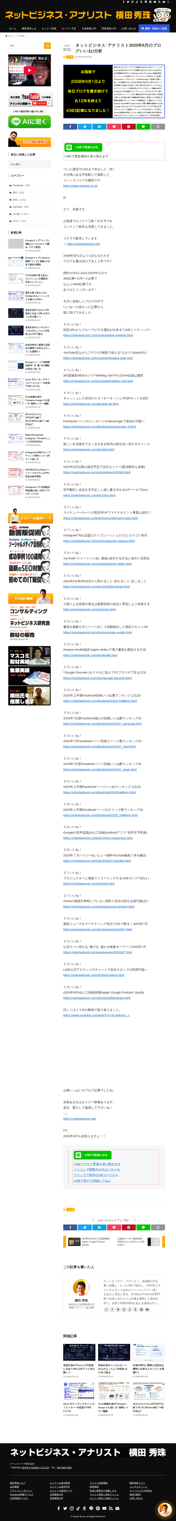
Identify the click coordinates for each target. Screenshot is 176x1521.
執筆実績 (94, 1486)
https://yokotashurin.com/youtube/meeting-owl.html (98, 381)
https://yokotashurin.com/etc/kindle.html (90, 655)
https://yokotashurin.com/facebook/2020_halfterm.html (100, 815)
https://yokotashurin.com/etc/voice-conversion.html (98, 838)
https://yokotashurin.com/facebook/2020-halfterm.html (100, 701)
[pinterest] (150, 2)
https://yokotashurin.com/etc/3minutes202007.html (97, 929)
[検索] (168, 2)
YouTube (21, 206)
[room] (141, 2)
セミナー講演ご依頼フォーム (104, 1498)
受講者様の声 (56, 1498)
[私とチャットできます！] (165, 1510)
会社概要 (14, 1486)
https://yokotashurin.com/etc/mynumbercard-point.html (100, 518)
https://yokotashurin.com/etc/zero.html (89, 495)
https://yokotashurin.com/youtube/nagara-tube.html (98, 358)
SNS (19, 199)
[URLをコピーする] (158, 127)
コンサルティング (138, 1486)
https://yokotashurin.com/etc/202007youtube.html (97, 861)
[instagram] (132, 2)
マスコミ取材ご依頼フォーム (104, 1494)
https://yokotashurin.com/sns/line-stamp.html (93, 975)
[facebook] (123, 2)
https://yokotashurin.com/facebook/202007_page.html (100, 769)
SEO (18, 192)
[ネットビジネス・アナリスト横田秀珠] (88, 15)
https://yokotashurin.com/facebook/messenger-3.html (99, 426)
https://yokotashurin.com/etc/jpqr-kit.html (91, 404)
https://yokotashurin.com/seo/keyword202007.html (97, 952)
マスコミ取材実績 (99, 1483)
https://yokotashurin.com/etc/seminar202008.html (97, 472)
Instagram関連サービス (21, 1494)
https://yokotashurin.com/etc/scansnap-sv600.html (97, 632)
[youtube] (155, 2)
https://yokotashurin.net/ (83, 244)
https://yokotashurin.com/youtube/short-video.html (97, 564)
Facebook (21, 185)
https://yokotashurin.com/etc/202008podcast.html (96, 998)
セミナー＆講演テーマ (61, 1490)
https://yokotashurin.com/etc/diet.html (88, 449)
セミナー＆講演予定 (60, 1486)
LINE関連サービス (19, 1498)
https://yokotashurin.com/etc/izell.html (89, 883)
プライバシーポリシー (21, 1490)
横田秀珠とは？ (18, 1483)
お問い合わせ (136, 1498)
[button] (70, 127)
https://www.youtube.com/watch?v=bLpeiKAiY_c (96, 1015)
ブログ (19, 221)
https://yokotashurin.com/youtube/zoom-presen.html (98, 906)
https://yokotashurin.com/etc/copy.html (89, 609)
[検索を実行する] (47, 45)
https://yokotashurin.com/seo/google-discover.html (97, 678)
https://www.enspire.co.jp (80, 186)
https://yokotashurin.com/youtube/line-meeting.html (98, 335)
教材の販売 (135, 1494)
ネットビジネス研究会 (141, 1490)
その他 (70, 57)
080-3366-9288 (64, 1467)
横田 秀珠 (81, 1300)
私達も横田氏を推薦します (103, 1490)
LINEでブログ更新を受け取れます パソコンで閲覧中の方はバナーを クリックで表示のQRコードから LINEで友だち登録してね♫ (97, 1172)
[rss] (159, 2)
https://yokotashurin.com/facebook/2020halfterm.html (99, 792)
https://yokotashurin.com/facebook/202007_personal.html (102, 723)
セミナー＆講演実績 (60, 1483)
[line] (146, 2)
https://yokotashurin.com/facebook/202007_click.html (99, 746)
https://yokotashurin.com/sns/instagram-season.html (99, 541)
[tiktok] (137, 2)
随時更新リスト (137, 1483)
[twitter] (128, 2)
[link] (106, 1309)
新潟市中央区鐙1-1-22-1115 (35, 1467)
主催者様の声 (56, 1494)
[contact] (164, 2)
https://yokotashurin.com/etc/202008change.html (96, 586)
